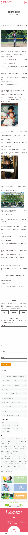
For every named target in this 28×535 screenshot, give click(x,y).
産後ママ (21, 461)
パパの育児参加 (5, 443)
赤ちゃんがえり (5, 469)
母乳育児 (24, 459)
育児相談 (14, 466)
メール (3, 351)
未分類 (13, 428)
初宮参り (8, 451)
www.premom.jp (4, 283)
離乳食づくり (9, 471)
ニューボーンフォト (12, 441)
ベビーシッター (12, 446)
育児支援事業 (7, 466)
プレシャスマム (14, 443)
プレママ (21, 443)
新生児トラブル (16, 456)
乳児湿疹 (10, 448)
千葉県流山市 (15, 451)
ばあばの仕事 (19, 438)
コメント (3, 325)
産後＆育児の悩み (6, 431)
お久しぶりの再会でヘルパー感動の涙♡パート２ (13, 376)
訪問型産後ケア (21, 466)
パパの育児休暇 (22, 441)
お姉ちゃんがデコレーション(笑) (9, 380)
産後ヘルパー (14, 461)
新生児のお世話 (21, 453)
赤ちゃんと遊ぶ (14, 469)
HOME (14, 312)
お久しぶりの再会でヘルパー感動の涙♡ (11, 385)
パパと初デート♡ (6, 411)
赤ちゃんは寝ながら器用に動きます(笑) (10, 415)
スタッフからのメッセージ (12, 423)
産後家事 (11, 464)
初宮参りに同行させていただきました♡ (11, 402)
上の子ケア (4, 448)
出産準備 (22, 448)
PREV (4, 312)
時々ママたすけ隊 (6, 428)
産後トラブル (19, 428)
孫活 (8, 453)
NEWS (3, 423)
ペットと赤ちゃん (22, 446)
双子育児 (22, 451)
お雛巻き (4, 438)
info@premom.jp (7, 280)
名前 (2, 345)
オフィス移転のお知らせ (7, 406)
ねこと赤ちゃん (11, 438)
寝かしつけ (13, 453)
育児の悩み (13, 308)
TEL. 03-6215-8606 (5, 277)
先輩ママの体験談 (6, 425)
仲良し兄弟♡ (5, 389)
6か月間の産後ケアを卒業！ (8, 398)
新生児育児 (7, 459)
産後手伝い (17, 464)
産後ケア (7, 461)
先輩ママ (16, 448)
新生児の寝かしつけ (6, 456)
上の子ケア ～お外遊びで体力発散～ (10, 393)
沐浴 (3, 461)
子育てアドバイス (16, 425)
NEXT (23, 312)
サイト (2, 357)
